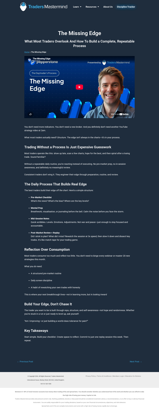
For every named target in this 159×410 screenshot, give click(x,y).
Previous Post (25, 361)
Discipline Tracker (126, 7)
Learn (76, 7)
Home (26, 52)
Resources (91, 7)
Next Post (136, 361)
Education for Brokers (133, 376)
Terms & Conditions (104, 376)
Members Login (118, 376)
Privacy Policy (91, 376)
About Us (108, 7)
